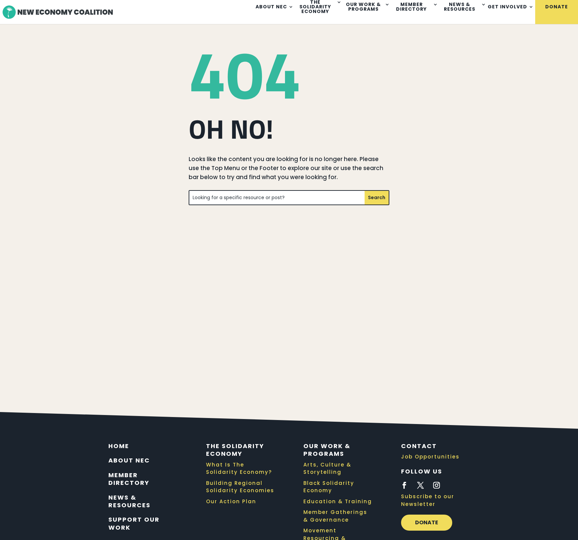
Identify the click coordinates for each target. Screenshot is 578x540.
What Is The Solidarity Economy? (239, 468)
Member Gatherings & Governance (335, 516)
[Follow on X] (420, 485)
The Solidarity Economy (235, 450)
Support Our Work (134, 523)
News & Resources (459, 7)
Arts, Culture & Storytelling (327, 468)
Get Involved (507, 7)
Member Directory (411, 7)
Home (118, 446)
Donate (556, 7)
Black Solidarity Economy (328, 487)
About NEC (271, 7)
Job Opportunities (430, 456)
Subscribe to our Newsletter (427, 500)
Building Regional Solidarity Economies (240, 487)
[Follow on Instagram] (436, 485)
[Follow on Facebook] (404, 485)
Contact (419, 446)
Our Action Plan (231, 501)
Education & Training (337, 501)
